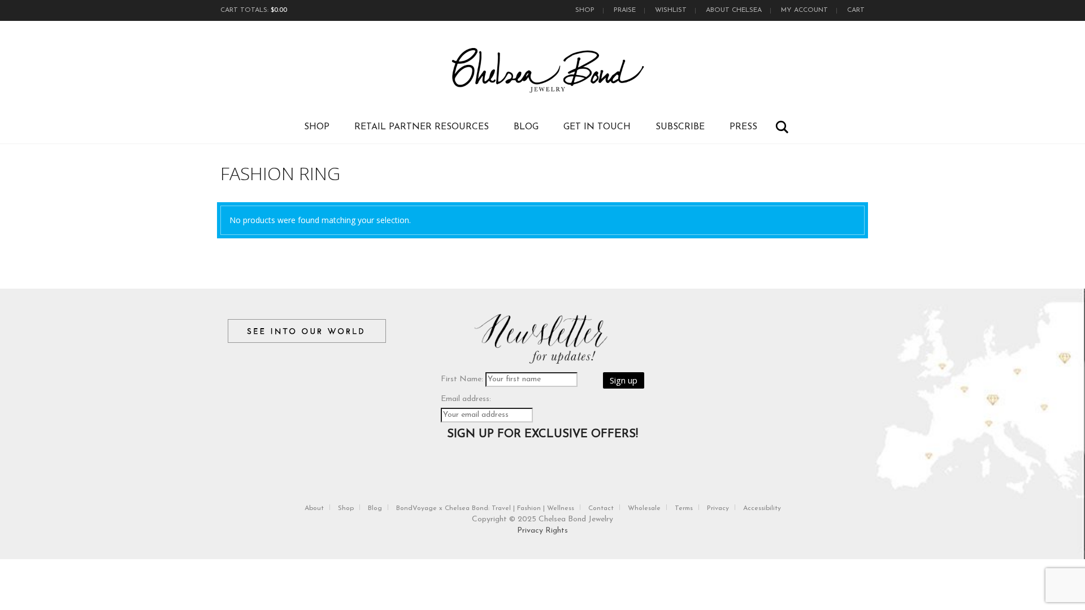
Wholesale (644, 508)
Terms (684, 508)
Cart (856, 10)
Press (743, 127)
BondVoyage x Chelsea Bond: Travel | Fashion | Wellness (485, 508)
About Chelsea (734, 10)
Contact (601, 508)
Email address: (466, 399)
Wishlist (671, 10)
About (314, 508)
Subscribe (680, 127)
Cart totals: (253, 10)
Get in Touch (597, 127)
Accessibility (762, 508)
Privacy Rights (542, 530)
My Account (804, 10)
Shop (584, 10)
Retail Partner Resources (421, 127)
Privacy (718, 508)
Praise (625, 10)
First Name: (462, 379)
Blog (526, 127)
